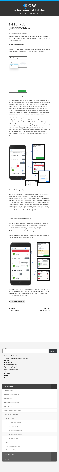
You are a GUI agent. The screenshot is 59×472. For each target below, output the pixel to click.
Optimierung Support (10, 367)
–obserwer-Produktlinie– (29, 10)
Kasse (6, 375)
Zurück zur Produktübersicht (12, 356)
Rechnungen (8, 362)
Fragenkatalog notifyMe (11, 364)
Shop (5, 371)
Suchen (4, 348)
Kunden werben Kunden (11, 369)
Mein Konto (7, 378)
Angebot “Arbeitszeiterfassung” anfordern (16, 358)
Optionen (7, 360)
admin (25, 33)
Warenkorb (7, 373)
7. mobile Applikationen (17, 301)
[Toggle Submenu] (54, 386)
